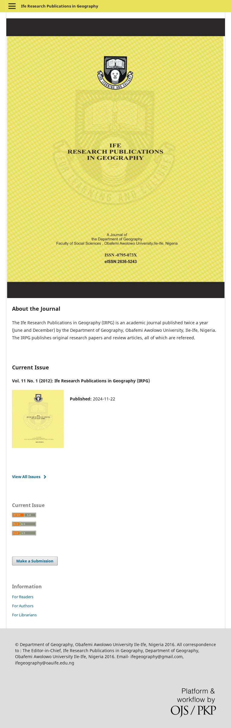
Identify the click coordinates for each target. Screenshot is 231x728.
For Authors (22, 605)
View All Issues (26, 476)
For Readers (22, 596)
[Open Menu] (12, 6)
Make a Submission (35, 561)
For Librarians (24, 615)
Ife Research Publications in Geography (59, 6)
